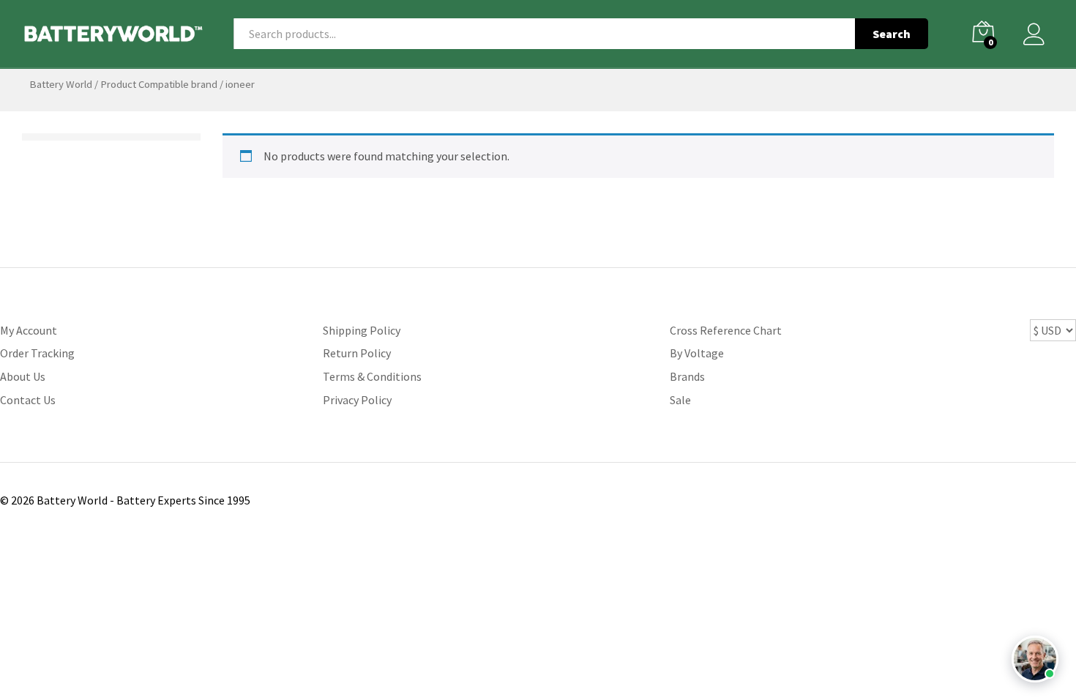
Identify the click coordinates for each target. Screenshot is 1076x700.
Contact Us (28, 399)
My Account (28, 330)
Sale (680, 399)
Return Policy (357, 353)
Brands (687, 376)
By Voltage (697, 353)
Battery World (60, 84)
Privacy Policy (357, 399)
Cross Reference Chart (726, 330)
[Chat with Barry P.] (1035, 659)
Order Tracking (37, 353)
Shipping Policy (361, 330)
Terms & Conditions (372, 376)
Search (892, 33)
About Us (22, 376)
